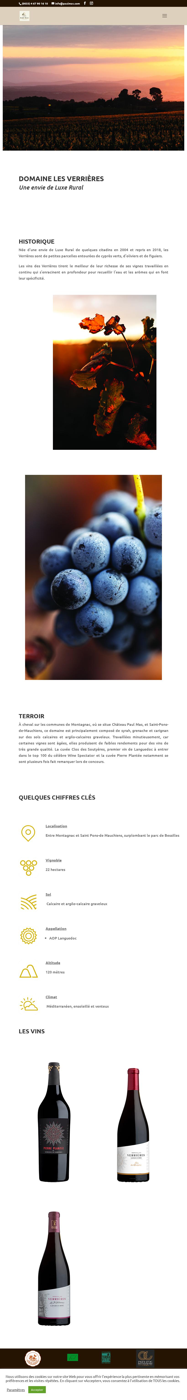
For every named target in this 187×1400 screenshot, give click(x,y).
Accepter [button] (37, 1390)
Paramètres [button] (16, 1390)
